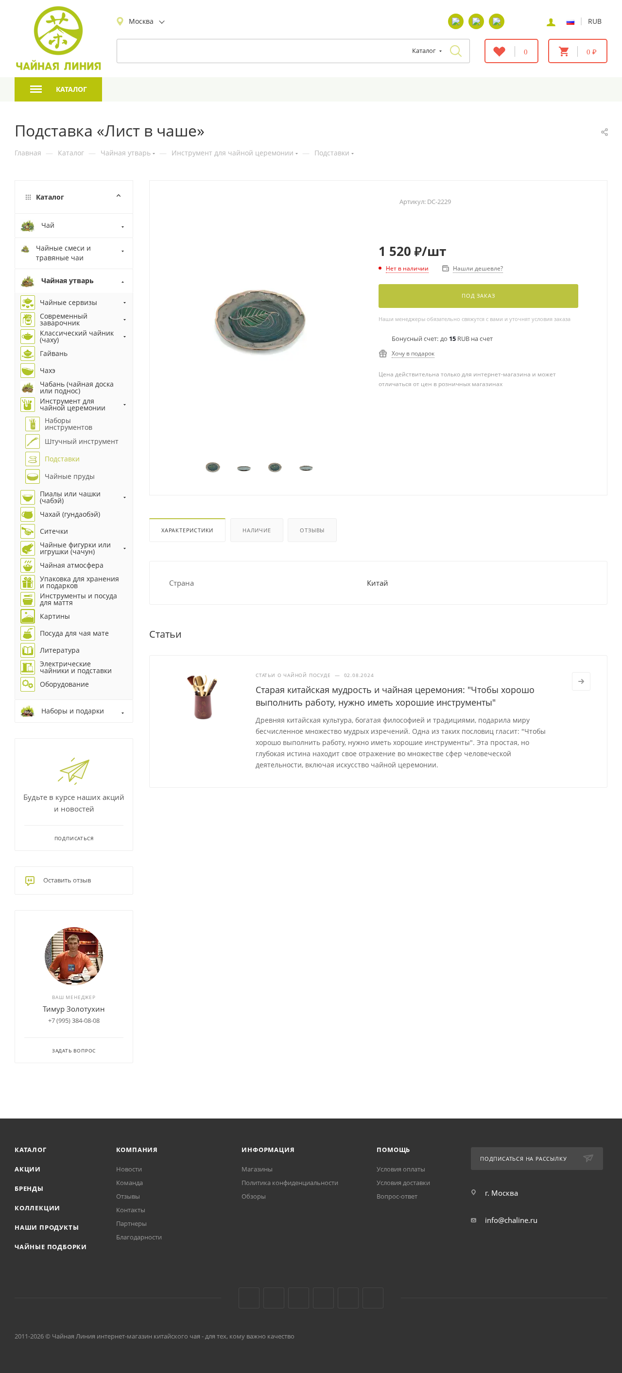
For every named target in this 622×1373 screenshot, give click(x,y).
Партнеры (131, 1223)
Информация (268, 1149)
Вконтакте (249, 1298)
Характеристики (187, 530)
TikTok (348, 1298)
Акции (28, 1169)
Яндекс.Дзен (323, 1298)
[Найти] (456, 51)
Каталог (31, 1149)
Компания (137, 1149)
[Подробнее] (581, 681)
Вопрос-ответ (397, 1196)
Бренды (29, 1188)
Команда (129, 1182)
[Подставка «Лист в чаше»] (260, 315)
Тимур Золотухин (74, 1009)
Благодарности (139, 1237)
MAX (373, 1298)
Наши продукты (47, 1227)
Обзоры (254, 1196)
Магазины (257, 1169)
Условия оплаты (401, 1169)
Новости (129, 1169)
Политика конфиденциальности (290, 1182)
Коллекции (37, 1207)
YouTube (273, 1298)
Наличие (256, 530)
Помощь (393, 1149)
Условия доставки (403, 1182)
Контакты (130, 1209)
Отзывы (312, 530)
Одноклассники (298, 1298)
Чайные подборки (51, 1246)
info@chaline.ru (511, 1220)
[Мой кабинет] (551, 21)
